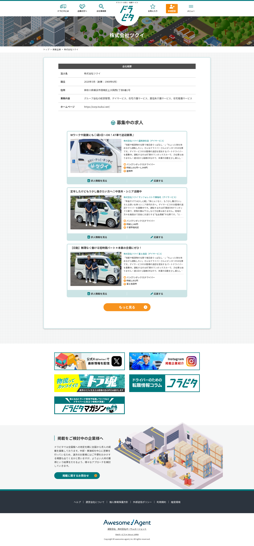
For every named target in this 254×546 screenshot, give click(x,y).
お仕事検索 (101, 11)
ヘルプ (77, 502)
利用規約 (161, 502)
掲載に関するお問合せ (75, 475)
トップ (46, 49)
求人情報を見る (99, 180)
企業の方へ (82, 11)
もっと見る (127, 307)
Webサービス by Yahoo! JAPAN (127, 534)
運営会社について (95, 502)
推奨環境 (175, 502)
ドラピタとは (63, 11)
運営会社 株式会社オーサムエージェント (127, 528)
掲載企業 (57, 49)
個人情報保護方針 (118, 502)
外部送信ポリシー (142, 502)
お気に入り (153, 11)
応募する (158, 180)
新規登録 (172, 11)
